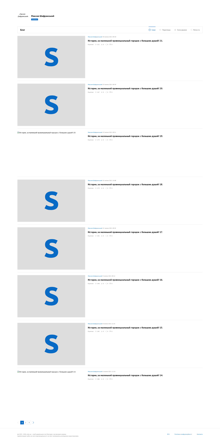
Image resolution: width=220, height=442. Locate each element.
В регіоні (91, 44)
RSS (168, 434)
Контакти (200, 434)
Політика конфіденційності (183, 434)
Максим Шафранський (42, 16)
